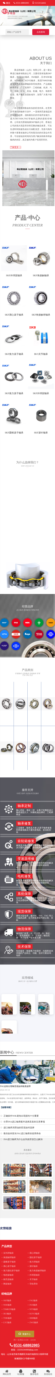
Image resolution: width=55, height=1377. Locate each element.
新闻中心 (16, 1052)
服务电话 (34, 1374)
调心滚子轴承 (8, 1266)
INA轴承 (32, 1305)
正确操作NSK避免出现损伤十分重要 (21, 1116)
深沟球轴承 (7, 1253)
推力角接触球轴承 (37, 1271)
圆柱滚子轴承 (35, 1257)
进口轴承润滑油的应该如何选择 (19, 1127)
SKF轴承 (6, 1300)
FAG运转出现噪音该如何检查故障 (15, 1086)
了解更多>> (15, 147)
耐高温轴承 (7, 1279)
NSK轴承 (6, 1305)
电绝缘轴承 (7, 1275)
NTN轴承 (33, 1309)
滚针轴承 (33, 1266)
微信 (8, 3)
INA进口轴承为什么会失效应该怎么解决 (23, 1139)
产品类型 (6, 1246)
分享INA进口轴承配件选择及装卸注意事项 (24, 1122)
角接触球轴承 (8, 1257)
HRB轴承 (33, 1318)
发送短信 (48, 1374)
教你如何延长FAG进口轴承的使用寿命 (22, 1133)
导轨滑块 (33, 1284)
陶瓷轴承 (6, 1284)
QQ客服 (20, 1374)
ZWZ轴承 (33, 1322)
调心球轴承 (34, 1253)
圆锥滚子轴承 (8, 1262)
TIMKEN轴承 (8, 1309)
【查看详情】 (6, 1107)
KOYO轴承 (33, 1314)
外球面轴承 (34, 1275)
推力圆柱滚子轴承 (10, 1271)
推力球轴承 (34, 1262)
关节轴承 (33, 1279)
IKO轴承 (6, 1314)
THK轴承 (6, 1318)
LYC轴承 (6, 1322)
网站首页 (7, 1374)
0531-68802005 (27, 1345)
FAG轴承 (33, 1300)
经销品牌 (6, 1293)
